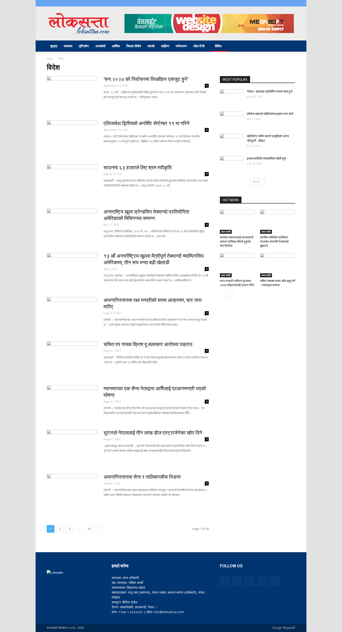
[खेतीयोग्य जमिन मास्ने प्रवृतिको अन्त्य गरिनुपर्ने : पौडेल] (231, 142)
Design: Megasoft (283, 628)
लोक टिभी (199, 46)
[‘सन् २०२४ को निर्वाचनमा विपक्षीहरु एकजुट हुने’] (72, 93)
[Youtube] (291, 3)
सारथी (151, 46)
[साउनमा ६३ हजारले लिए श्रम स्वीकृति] (72, 181)
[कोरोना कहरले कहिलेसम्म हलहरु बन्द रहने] (231, 119)
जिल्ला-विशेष (133, 46)
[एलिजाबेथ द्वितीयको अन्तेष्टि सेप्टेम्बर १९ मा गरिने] (72, 137)
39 (89, 529)
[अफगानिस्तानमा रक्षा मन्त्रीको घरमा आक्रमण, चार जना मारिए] (72, 314)
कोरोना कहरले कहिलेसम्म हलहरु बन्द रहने (270, 114)
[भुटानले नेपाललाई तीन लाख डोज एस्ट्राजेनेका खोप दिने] (72, 447)
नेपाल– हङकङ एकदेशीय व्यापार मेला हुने (269, 91)
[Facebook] (261, 3)
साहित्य (165, 46)
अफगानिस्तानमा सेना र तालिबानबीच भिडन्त (142, 477)
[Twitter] (284, 3)
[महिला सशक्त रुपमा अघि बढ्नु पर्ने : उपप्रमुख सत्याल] (277, 265)
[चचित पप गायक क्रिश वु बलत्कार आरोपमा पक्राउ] (72, 358)
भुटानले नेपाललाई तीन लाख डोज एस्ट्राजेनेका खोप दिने (153, 433)
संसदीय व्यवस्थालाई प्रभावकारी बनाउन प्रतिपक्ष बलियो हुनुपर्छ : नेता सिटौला (236, 241)
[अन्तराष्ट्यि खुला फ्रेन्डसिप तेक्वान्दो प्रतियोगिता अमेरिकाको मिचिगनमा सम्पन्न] (72, 226)
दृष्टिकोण (84, 46)
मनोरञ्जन (181, 46)
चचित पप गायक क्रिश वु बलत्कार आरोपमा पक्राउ (148, 344)
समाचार (68, 46)
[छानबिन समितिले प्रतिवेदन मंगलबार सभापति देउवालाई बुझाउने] (277, 222)
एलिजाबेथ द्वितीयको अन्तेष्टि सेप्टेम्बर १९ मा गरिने (147, 123)
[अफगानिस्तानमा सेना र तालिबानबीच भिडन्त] (72, 491)
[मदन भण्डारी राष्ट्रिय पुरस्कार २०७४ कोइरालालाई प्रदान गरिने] (237, 265)
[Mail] (268, 3)
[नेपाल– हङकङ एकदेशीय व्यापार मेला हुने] (231, 97)
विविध (218, 46)
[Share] (276, 3)
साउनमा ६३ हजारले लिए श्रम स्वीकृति (137, 168)
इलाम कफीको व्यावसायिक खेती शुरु (266, 158)
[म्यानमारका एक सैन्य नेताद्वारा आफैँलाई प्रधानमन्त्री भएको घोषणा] (72, 402)
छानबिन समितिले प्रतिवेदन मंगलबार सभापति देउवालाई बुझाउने (274, 241)
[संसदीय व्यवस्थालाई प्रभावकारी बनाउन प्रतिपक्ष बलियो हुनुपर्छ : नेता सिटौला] (237, 222)
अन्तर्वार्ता (100, 46)
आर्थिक (116, 46)
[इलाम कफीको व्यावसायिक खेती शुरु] (231, 164)
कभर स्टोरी (225, 231)
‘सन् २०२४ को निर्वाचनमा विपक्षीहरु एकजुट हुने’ (146, 79)
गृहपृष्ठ (53, 46)
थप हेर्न (256, 182)
